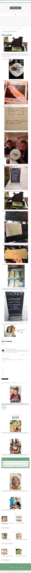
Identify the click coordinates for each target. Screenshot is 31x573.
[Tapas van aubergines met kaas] (4, 538)
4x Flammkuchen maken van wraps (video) (22, 539)
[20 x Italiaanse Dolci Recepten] (22, 519)
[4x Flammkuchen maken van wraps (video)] (19, 538)
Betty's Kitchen (15, 8)
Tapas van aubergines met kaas (6, 539)
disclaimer (19, 571)
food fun (3, 344)
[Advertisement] (15, 21)
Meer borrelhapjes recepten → (7, 543)
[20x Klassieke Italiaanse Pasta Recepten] (8, 552)
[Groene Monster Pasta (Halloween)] (22, 552)
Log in (21, 571)
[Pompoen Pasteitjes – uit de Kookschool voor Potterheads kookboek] (8, 519)
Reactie (3, 361)
